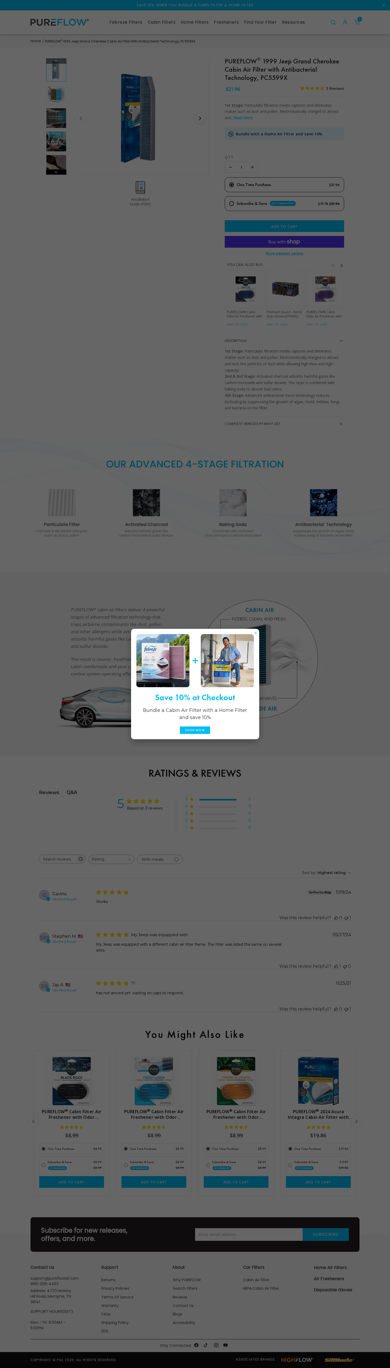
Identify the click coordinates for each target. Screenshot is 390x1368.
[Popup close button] (256, 631)
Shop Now (195, 730)
